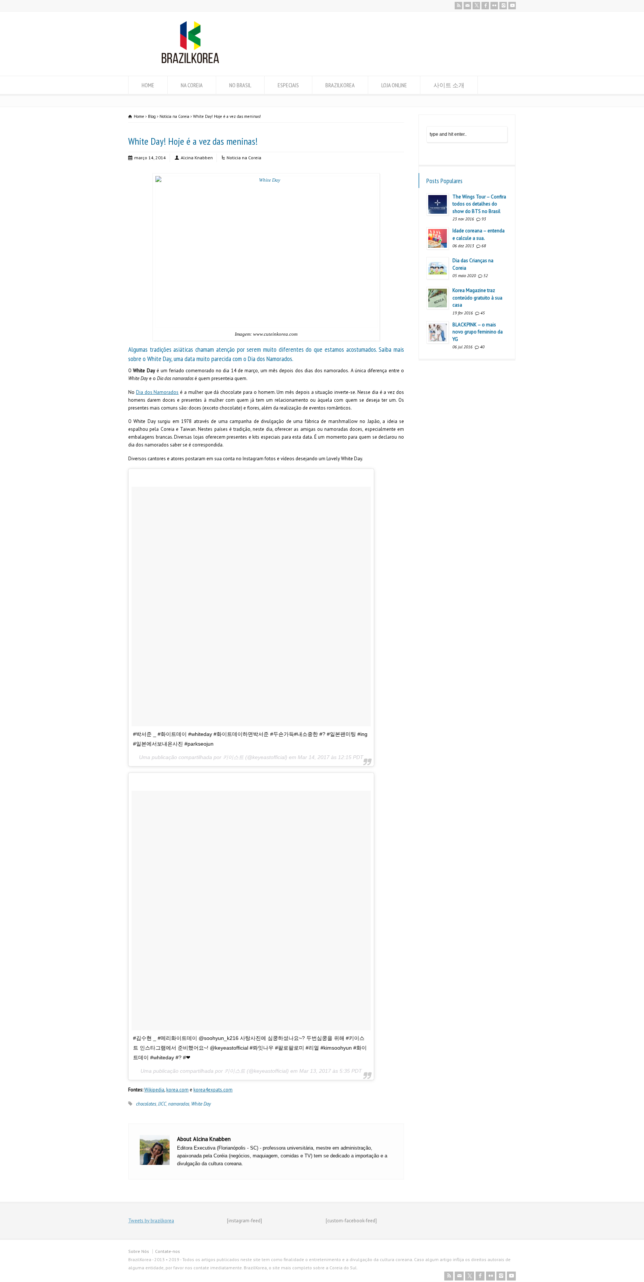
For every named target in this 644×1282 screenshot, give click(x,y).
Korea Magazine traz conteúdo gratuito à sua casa (477, 297)
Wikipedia (154, 1090)
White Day (201, 1104)
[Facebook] (485, 5)
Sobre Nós (138, 1251)
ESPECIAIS (288, 85)
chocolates (146, 1104)
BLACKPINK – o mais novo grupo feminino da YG (477, 332)
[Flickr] (494, 5)
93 (484, 219)
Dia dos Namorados (157, 392)
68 (484, 245)
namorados (178, 1104)
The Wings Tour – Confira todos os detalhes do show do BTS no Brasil (479, 204)
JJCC (162, 1104)
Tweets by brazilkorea (151, 1220)
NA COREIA (192, 85)
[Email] (467, 5)
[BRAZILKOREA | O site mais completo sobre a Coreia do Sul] (190, 62)
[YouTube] (512, 5)
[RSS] (458, 5)
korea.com (177, 1090)
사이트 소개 (448, 85)
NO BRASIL (240, 85)
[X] (476, 5)
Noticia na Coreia (244, 157)
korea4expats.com (213, 1090)
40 (482, 347)
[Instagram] (503, 5)
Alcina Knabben (197, 157)
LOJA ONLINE (394, 85)
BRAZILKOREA (340, 85)
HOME (148, 85)
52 (485, 275)
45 (482, 313)
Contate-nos (167, 1251)
